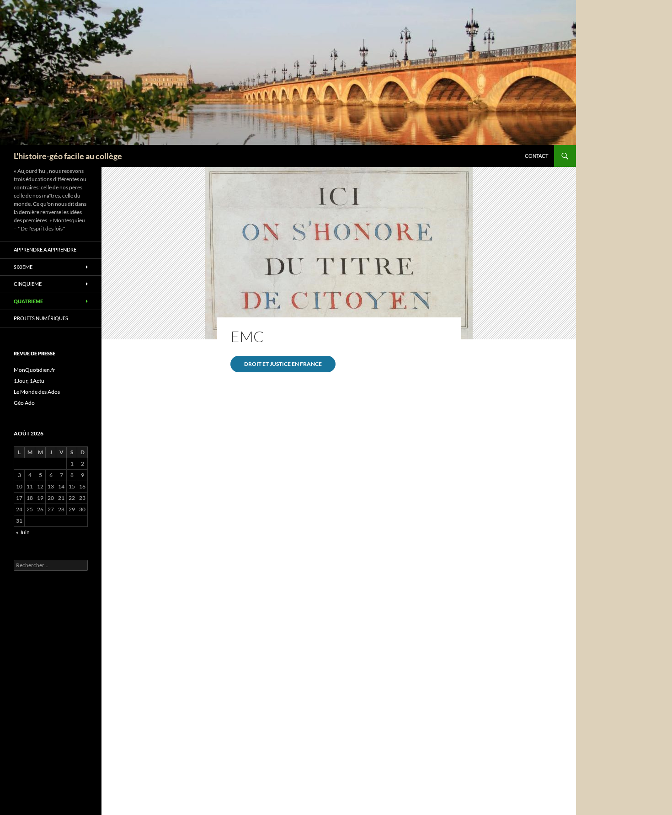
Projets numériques (41, 318)
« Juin (23, 532)
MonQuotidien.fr (34, 369)
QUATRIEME (28, 301)
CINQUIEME (28, 284)
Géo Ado (24, 402)
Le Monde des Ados (37, 391)
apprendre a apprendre (45, 249)
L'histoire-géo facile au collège (68, 156)
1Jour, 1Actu (29, 380)
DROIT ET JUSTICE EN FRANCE (283, 363)
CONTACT (536, 156)
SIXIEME (23, 267)
